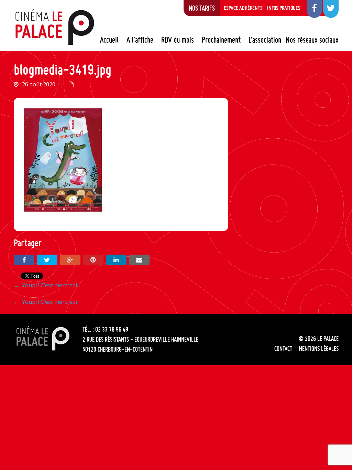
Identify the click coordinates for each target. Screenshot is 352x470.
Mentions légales (319, 348)
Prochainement (221, 40)
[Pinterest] (93, 260)
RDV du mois (177, 40)
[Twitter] (47, 260)
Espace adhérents (243, 7)
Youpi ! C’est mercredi (45, 285)
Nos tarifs (202, 8)
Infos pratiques (283, 7)
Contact (283, 348)
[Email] (139, 260)
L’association (265, 40)
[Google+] (70, 260)
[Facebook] (24, 260)
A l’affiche (139, 40)
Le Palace (54, 27)
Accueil (109, 40)
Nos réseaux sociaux (312, 40)
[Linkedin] (116, 260)
